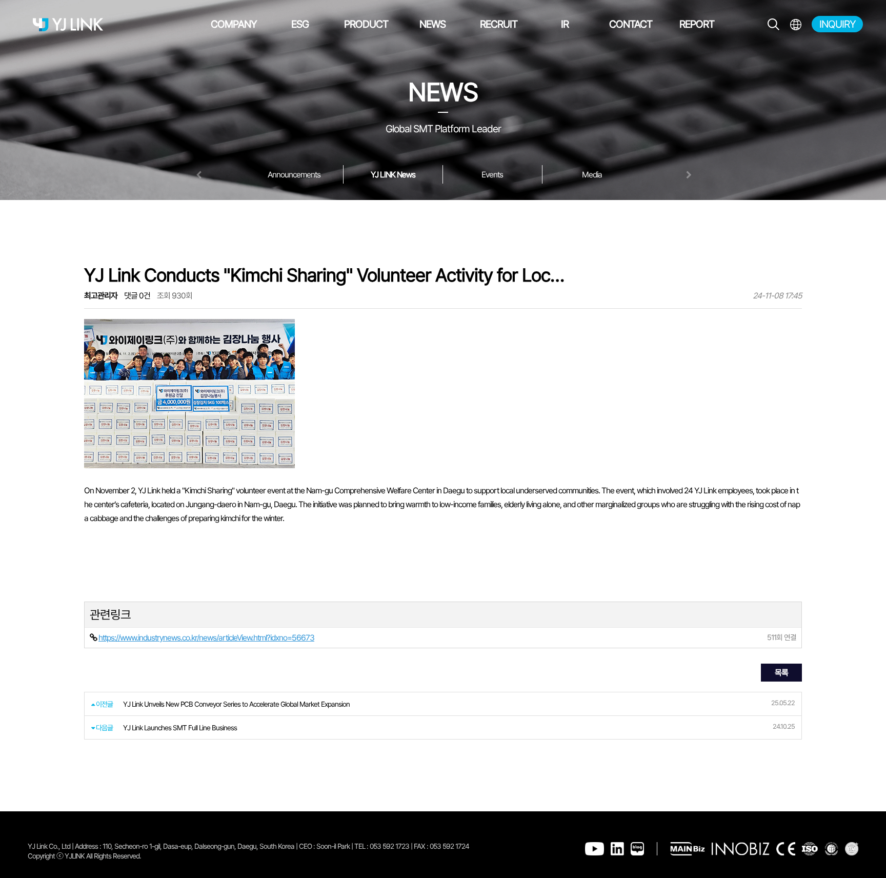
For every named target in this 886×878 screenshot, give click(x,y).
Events (492, 174)
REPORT (696, 24)
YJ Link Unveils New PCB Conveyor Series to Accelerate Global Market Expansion (236, 704)
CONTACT (630, 24)
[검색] (773, 24)
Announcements (294, 174)
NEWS (432, 24)
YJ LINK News (393, 174)
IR (565, 24)
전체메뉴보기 (795, 24)
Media (592, 174)
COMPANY (234, 24)
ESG (300, 24)
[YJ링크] (68, 24)
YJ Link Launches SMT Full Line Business (180, 728)
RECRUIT (498, 24)
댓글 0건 (137, 296)
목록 (781, 672)
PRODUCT (366, 24)
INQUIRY (837, 24)
